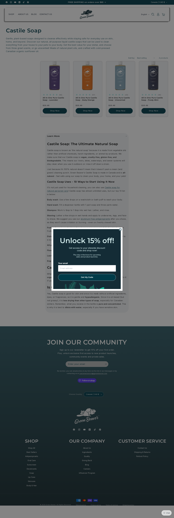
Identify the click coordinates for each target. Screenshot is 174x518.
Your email (63, 263)
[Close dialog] (120, 229)
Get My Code (87, 277)
